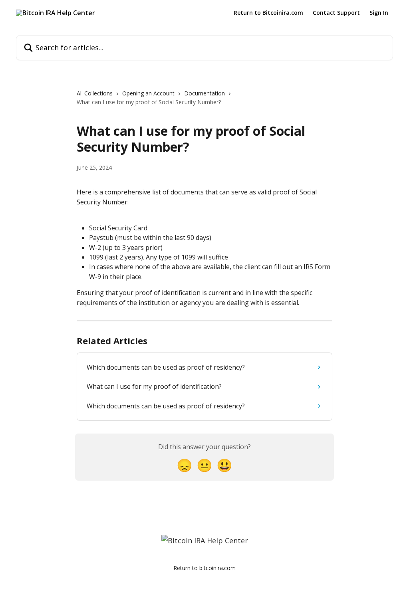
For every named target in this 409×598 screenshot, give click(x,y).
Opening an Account (148, 93)
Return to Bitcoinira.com (268, 13)
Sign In (378, 13)
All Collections (95, 93)
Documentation (204, 93)
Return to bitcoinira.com (204, 568)
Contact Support (336, 13)
